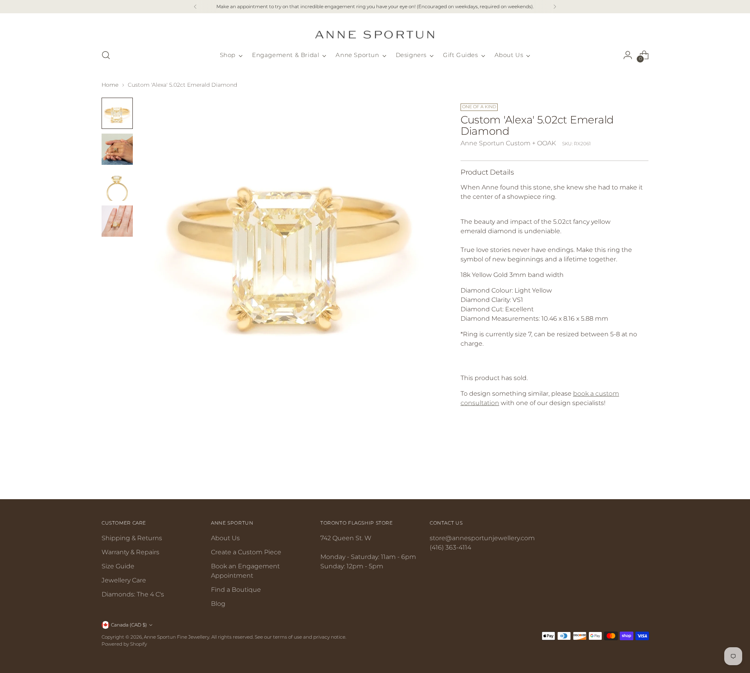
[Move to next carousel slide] (641, 472)
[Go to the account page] (628, 55)
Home (110, 84)
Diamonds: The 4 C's (133, 594)
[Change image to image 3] (117, 185)
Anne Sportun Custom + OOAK (508, 143)
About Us (225, 538)
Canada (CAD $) (129, 625)
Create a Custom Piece (246, 552)
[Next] (554, 6)
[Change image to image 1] (117, 113)
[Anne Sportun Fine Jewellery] (375, 30)
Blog (218, 603)
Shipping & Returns (132, 538)
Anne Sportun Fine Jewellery (176, 637)
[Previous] (195, 6)
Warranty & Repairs (130, 552)
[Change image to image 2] (117, 149)
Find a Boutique (236, 589)
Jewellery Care (124, 580)
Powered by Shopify (124, 644)
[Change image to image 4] (117, 221)
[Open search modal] (106, 55)
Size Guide (118, 566)
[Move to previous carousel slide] (623, 472)
